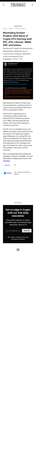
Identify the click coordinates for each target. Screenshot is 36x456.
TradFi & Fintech (20, 29)
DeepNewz (8, 59)
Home (5, 29)
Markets (7, 165)
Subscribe (27, 231)
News (11, 29)
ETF (15, 165)
